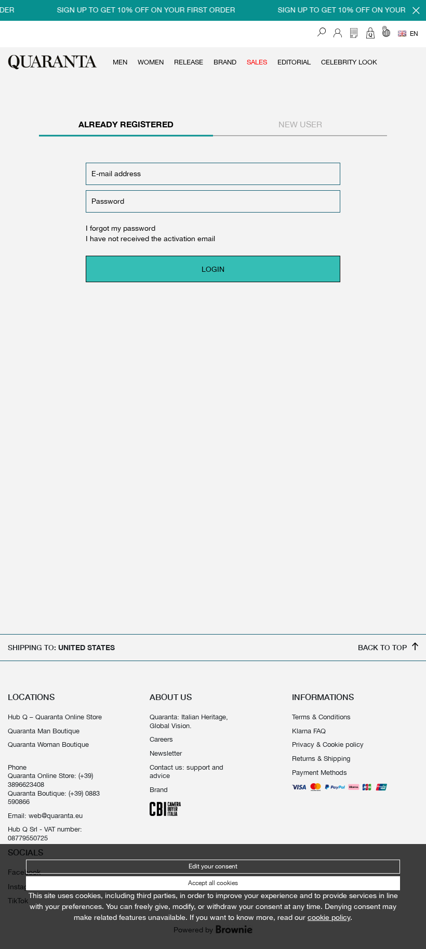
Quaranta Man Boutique (43, 731)
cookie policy (329, 917)
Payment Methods (319, 772)
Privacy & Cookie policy (328, 744)
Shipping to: (61, 647)
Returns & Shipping (321, 758)
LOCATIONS (31, 697)
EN (414, 33)
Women (151, 62)
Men (120, 62)
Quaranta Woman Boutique (48, 744)
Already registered (126, 124)
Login (213, 269)
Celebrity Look (349, 62)
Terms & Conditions (321, 717)
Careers (161, 739)
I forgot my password (120, 228)
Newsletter (166, 753)
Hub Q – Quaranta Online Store (55, 717)
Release (188, 62)
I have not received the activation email (150, 238)
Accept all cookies (213, 883)
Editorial (294, 62)
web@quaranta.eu (56, 815)
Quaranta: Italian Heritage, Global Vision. (189, 721)
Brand (225, 62)
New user (300, 124)
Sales (257, 62)
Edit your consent (213, 866)
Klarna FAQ (309, 731)
